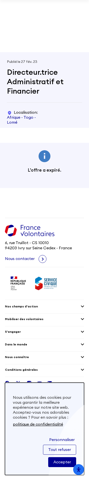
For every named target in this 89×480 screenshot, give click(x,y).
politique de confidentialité (38, 424)
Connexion (72, 38)
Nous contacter (20, 259)
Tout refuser (59, 450)
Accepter (62, 462)
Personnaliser (62, 440)
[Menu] (81, 38)
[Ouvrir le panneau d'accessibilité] (78, 469)
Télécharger (44, 23)
